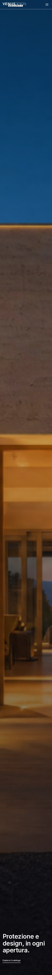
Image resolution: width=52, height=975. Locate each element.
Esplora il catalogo (12, 960)
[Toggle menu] (47, 4)
